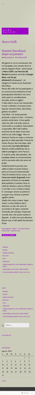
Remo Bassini (10, 31)
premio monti (16, 231)
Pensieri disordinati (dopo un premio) (14, 52)
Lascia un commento (9, 235)
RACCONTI (6, 256)
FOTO (4, 259)
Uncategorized (7, 228)
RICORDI (5, 250)
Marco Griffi (6, 231)
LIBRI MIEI (5, 247)
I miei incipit (6, 261)
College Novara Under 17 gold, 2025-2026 (16, 272)
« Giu (4, 381)
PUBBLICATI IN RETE (8, 253)
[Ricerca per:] (15, 325)
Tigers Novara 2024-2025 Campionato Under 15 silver (18, 265)
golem (15, 228)
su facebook (6, 335)
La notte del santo (24, 228)
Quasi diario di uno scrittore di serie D (15, 269)
